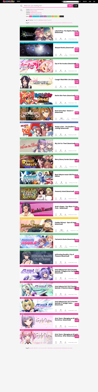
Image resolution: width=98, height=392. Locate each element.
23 (55, 23)
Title (34, 20)
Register (85, 2)
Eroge (30, 16)
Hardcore (61, 16)
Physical (35, 9)
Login (90, 2)
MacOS (37, 14)
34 (71, 23)
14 (42, 23)
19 (49, 23)
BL (58, 16)
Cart (94, 2)
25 (58, 23)
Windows (33, 14)
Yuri (52, 16)
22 (54, 23)
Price (37, 20)
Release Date (43, 20)
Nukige (44, 16)
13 (40, 23)
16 (45, 23)
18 (48, 23)
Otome (55, 16)
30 (65, 23)
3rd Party (39, 12)
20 (51, 23)
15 (43, 23)
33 (70, 23)
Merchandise (41, 9)
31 (67, 23)
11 (38, 23)
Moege (41, 16)
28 (62, 23)
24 (57, 23)
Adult (36, 11)
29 (64, 23)
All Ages (32, 11)
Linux (40, 14)
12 (39, 23)
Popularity (49, 20)
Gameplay (49, 16)
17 (46, 23)
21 (52, 23)
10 (36, 23)
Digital (31, 9)
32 (68, 23)
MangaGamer (34, 12)
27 (61, 23)
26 (60, 23)
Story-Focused (35, 16)
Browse (18, 1)
